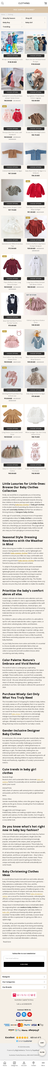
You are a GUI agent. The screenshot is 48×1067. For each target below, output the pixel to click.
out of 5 (36, 1037)
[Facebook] (18, 1014)
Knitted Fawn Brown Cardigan (12, 171)
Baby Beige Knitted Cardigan (35, 394)
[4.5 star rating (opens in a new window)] (22, 1037)
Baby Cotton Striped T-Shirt (12, 207)
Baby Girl (29, 22)
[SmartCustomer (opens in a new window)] (24, 1041)
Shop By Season (9, 18)
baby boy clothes (22, 505)
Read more (7, 942)
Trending (6, 27)
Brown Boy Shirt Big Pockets (35, 132)
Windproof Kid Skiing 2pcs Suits (12, 59)
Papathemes (36, 1050)
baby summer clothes (19, 553)
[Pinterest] (29, 1014)
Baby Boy (6, 22)
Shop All (29, 18)
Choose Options (12, 56)
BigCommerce (20, 1050)
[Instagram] (24, 1014)
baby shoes (16, 714)
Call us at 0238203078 (24, 1004)
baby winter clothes (26, 561)
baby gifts (5, 912)
